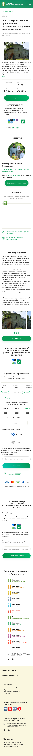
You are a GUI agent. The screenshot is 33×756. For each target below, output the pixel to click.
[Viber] (17, 120)
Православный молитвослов (18, 653)
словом (15, 128)
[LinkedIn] (14, 120)
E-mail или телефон (7, 454)
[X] (11, 120)
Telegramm (15, 709)
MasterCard (13, 482)
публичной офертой (14, 474)
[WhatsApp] (9, 122)
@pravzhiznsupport (16, 742)
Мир (18, 482)
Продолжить (16, 466)
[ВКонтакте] (9, 120)
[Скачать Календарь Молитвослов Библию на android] (14, 659)
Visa (6, 482)
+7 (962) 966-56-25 (17, 744)
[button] (14, 333)
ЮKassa (25, 482)
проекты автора (14, 175)
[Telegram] (11, 122)
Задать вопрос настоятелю (16, 183)
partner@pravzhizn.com (11, 746)
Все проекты (8, 11)
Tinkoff (16, 442)
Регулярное (9, 398)
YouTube (10, 709)
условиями (18, 473)
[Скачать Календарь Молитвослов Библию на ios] (10, 659)
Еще (3, 76)
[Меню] (30, 4)
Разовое (24, 398)
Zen (19, 709)
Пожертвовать (16, 338)
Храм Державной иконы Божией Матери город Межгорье (15, 170)
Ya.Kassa (16, 434)
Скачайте (8, 719)
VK (5, 709)
